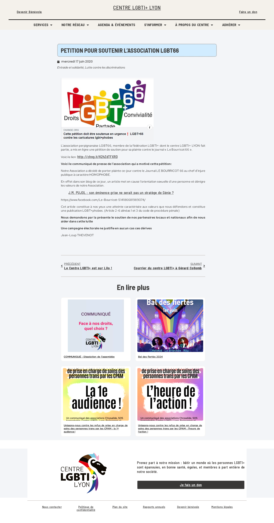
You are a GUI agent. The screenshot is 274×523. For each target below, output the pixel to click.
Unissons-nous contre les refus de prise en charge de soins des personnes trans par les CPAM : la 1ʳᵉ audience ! (96, 428)
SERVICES (41, 25)
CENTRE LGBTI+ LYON (137, 7)
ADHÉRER (229, 25)
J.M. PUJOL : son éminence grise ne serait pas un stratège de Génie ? (121, 192)
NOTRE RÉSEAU (73, 25)
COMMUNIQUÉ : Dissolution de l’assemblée (89, 356)
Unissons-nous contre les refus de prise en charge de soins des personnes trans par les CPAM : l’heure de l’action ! (170, 428)
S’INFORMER (153, 25)
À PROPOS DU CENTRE (192, 25)
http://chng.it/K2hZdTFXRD (97, 156)
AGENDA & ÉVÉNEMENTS (116, 25)
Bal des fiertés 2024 (150, 356)
